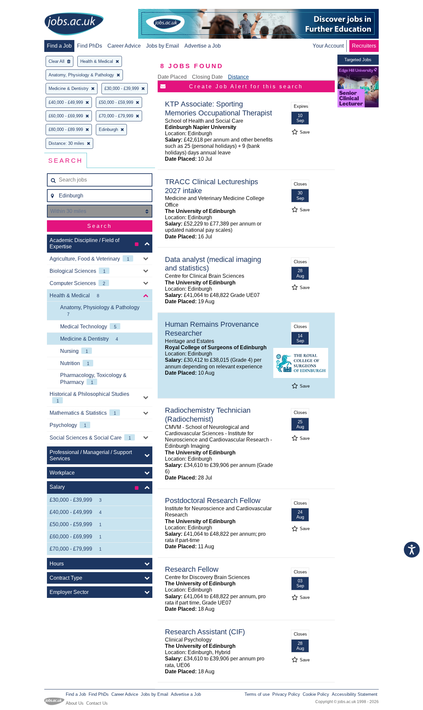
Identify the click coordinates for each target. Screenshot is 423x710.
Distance (238, 77)
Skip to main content (26, 6)
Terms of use (257, 694)
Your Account (328, 46)
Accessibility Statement (354, 694)
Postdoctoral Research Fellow (212, 500)
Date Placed (172, 77)
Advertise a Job (202, 46)
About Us (75, 703)
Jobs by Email (162, 46)
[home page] (74, 24)
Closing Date (207, 77)
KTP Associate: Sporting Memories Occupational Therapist (218, 108)
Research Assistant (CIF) (205, 632)
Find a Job (59, 46)
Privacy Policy (286, 694)
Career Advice (124, 46)
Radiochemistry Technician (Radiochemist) (207, 414)
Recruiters (364, 46)
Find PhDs (89, 46)
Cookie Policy (316, 694)
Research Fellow (191, 569)
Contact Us (97, 703)
